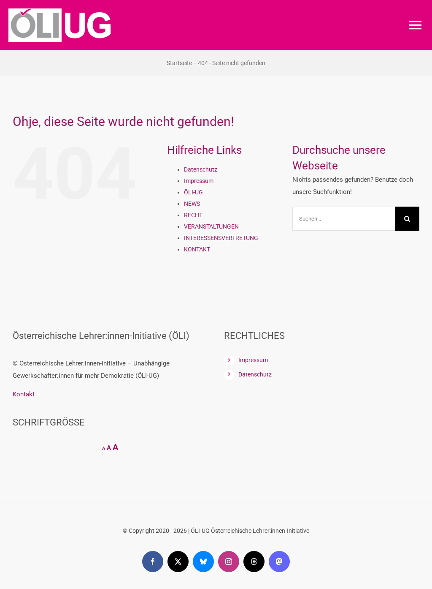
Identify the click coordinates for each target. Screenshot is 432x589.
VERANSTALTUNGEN (211, 226)
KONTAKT (197, 249)
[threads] (254, 561)
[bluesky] (203, 561)
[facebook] (152, 561)
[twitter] (178, 561)
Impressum (198, 180)
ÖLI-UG (193, 192)
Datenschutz (200, 169)
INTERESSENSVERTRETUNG (221, 238)
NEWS (192, 203)
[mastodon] (279, 561)
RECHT (193, 215)
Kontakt (24, 394)
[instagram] (228, 561)
